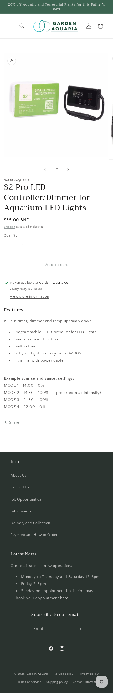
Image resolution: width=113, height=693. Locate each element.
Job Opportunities (26, 499)
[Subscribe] (79, 629)
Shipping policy (57, 682)
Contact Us (20, 487)
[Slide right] (68, 169)
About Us (19, 476)
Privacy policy (89, 673)
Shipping (9, 226)
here (64, 598)
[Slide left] (45, 169)
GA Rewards (21, 511)
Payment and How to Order (34, 535)
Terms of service (29, 682)
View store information (29, 296)
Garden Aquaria (37, 673)
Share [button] (14, 423)
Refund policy (64, 673)
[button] (10, 26)
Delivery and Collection (30, 523)
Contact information (86, 682)
